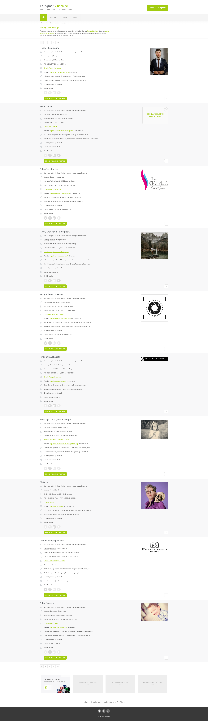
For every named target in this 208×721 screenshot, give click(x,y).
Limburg (46, 56)
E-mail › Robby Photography (52, 68)
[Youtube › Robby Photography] (59, 92)
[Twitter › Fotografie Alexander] (45, 405)
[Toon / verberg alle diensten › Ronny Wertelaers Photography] (77, 264)
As (51, 56)
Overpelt (53, 548)
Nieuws (53, 17)
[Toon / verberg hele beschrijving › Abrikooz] (77, 510)
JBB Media (102, 716)
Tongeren (53, 114)
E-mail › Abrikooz (49, 502)
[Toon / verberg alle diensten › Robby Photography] (77, 80)
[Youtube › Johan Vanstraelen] (59, 218)
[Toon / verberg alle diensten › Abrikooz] (77, 514)
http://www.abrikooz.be (57, 506)
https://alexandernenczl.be (58, 381)
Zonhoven (53, 427)
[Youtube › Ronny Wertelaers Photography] (59, 280)
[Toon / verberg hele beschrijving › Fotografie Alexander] (77, 385)
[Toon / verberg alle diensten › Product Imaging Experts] (77, 573)
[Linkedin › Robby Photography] (54, 92)
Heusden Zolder (55, 302)
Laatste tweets (49, 209)
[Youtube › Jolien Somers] (59, 652)
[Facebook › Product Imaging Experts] (50, 589)
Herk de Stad (54, 365)
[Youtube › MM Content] (59, 155)
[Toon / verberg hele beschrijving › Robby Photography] (77, 76)
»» (58, 42)
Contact (75, 17)
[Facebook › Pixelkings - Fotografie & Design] (50, 468)
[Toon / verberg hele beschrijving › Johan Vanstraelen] (77, 197)
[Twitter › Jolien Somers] (45, 652)
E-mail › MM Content (50, 127)
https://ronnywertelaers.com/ (59, 256)
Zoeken (64, 17)
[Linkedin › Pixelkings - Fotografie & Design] (54, 468)
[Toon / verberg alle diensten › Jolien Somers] (77, 635)
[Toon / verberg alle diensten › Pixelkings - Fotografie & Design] (77, 452)
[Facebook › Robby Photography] (50, 92)
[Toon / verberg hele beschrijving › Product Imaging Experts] (77, 569)
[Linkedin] (108, 711)
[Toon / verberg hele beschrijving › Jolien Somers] (77, 631)
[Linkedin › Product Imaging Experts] (54, 589)
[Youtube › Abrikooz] (59, 527)
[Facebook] (104, 711)
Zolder (52, 177)
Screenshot (74, 72)
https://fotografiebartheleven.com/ (60, 318)
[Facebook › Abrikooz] (50, 527)
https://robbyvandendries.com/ (59, 72)
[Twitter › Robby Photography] (45, 92)
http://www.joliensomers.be (58, 627)
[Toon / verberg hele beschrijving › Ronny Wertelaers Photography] (77, 260)
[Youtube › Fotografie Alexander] (59, 405)
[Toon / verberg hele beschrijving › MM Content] (77, 135)
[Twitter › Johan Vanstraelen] (45, 218)
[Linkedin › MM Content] (54, 155)
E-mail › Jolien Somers (51, 623)
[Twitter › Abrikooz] (45, 527)
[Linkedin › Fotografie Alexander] (54, 405)
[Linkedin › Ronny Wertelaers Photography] (54, 280)
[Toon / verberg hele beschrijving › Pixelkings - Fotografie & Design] (77, 448)
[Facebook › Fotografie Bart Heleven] (50, 343)
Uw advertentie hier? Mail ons (88, 684)
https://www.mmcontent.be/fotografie (61, 131)
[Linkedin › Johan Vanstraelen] (54, 218)
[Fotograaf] (43, 17)
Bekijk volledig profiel (55, 98)
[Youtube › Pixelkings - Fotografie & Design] (59, 468)
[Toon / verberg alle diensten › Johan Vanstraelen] (77, 201)
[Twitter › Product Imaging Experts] (45, 589)
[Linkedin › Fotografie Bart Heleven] (54, 343)
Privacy (108, 716)
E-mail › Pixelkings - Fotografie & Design (56, 439)
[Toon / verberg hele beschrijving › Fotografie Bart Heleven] (77, 322)
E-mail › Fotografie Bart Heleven (54, 314)
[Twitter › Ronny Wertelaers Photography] (45, 280)
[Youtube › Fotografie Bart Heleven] (59, 343)
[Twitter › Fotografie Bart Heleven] (45, 343)
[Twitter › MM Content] (45, 155)
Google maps (58, 56)
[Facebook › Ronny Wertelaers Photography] (50, 280)
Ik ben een (157, 8)
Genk (52, 490)
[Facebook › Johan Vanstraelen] (50, 218)
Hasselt (52, 240)
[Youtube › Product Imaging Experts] (59, 589)
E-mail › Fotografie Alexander (53, 377)
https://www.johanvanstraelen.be (60, 193)
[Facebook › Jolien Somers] (50, 652)
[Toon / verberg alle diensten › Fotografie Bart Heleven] (77, 326)
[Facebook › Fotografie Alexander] (50, 405)
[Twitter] (99, 711)
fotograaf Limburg (92, 31)
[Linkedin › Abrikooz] (54, 527)
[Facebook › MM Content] (50, 155)
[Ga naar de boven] (166, 98)
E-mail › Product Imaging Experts (54, 561)
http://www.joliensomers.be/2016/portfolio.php (64, 444)
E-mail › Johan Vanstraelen (52, 189)
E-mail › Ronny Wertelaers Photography (56, 252)
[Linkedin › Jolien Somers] (54, 652)
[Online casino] (57, 685)
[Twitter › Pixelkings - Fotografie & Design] (45, 468)
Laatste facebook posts (52, 147)
